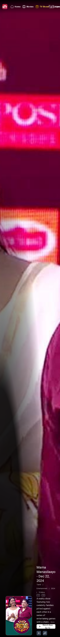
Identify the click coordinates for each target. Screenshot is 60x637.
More (52, 622)
